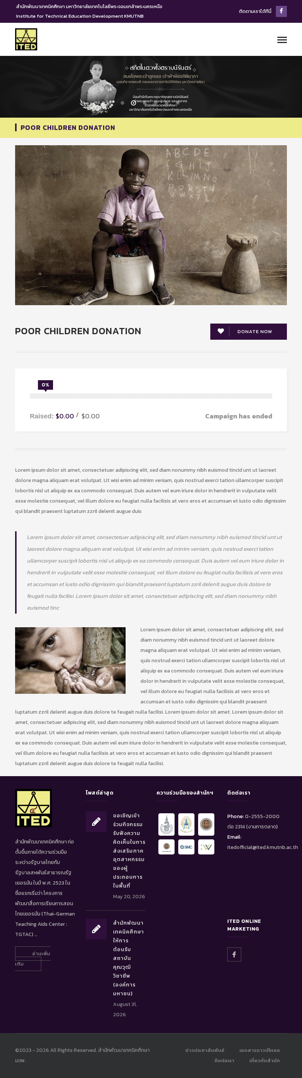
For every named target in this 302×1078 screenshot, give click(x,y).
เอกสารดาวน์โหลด (259, 1050)
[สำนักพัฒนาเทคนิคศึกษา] (26, 39)
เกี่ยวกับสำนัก (264, 1060)
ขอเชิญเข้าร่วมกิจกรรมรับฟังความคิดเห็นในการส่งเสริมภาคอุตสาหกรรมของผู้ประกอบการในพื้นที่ (129, 851)
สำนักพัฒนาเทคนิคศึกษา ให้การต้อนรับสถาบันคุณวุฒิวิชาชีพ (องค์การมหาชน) (128, 958)
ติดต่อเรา (224, 1060)
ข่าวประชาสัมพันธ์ (204, 1050)
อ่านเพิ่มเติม (32, 958)
